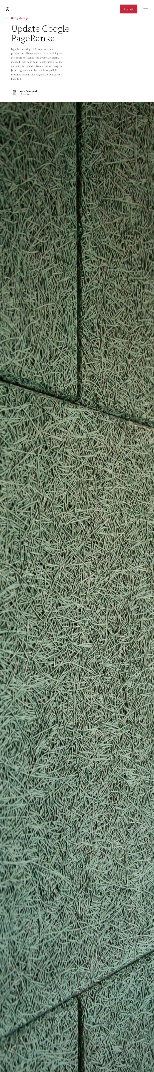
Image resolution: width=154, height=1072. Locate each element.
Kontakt (128, 9)
